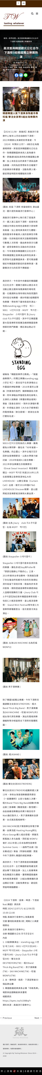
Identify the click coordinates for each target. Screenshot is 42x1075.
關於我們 (6, 1044)
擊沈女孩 (15, 958)
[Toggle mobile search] (32, 13)
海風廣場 (26, 67)
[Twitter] (21, 75)
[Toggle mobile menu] (37, 13)
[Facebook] (16, 75)
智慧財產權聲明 (15, 1049)
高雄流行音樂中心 (12, 69)
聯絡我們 (13, 1044)
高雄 (30, 131)
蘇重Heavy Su (21, 62)
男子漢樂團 (31, 967)
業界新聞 (12, 38)
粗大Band (29, 962)
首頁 (5, 38)
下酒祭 (10, 67)
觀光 (32, 67)
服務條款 (6, 1049)
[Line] (26, 75)
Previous (7, 1017)
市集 (16, 67)
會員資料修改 (22, 1044)
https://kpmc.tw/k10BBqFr (17, 1000)
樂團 (20, 67)
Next (37, 1017)
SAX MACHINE (17, 971)
